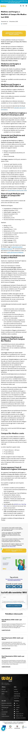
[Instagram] (10, 586)
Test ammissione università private (13, 579)
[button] (26, 6)
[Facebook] (7, 586)
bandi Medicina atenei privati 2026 (17, 190)
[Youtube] (14, 586)
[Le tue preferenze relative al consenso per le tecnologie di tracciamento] (1, 549)
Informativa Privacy (9, 601)
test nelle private (11, 546)
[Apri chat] (3, 729)
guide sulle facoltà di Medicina (15, 252)
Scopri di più (17, 2)
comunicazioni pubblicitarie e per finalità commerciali (17, 602)
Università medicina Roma (14, 580)
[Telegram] (20, 586)
